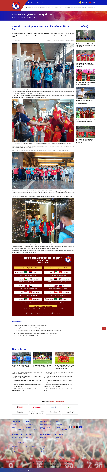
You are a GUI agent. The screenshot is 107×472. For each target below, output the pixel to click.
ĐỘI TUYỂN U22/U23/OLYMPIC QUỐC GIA (62, 40)
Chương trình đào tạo (31, 440)
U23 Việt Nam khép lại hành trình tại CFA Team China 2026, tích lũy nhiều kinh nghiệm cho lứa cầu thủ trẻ (37, 330)
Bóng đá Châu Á (15, 440)
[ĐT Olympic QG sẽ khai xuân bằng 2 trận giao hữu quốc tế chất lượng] (85, 75)
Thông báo (28, 427)
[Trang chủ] (27, 8)
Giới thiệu (30, 7)
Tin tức (35, 7)
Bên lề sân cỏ (16, 446)
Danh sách (20, 17)
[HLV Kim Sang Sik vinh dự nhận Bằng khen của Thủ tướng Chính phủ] (42, 358)
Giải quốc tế (57, 427)
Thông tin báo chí (58, 437)
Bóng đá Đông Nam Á (17, 437)
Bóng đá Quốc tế (17, 434)
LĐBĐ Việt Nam (16, 422)
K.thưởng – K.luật (45, 434)
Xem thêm (21, 429)
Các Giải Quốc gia (55, 7)
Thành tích (36, 17)
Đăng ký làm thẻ (58, 440)
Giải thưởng (43, 437)
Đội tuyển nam (49, 40)
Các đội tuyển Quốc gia (44, 7)
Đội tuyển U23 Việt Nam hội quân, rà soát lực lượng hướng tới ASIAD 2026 (30, 325)
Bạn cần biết (15, 448)
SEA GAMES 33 (91, 7)
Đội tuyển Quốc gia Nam (45, 424)
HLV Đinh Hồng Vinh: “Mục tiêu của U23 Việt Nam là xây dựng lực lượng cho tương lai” (33, 335)
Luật (27, 451)
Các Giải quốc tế (64, 7)
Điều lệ (13, 427)
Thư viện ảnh (43, 451)
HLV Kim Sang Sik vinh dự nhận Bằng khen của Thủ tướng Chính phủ (29, 328)
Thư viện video (43, 448)
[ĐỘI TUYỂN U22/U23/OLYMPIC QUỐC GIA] (12, 18)
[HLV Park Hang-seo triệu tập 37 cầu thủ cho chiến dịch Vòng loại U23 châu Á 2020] (85, 112)
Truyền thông (77, 7)
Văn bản (28, 448)
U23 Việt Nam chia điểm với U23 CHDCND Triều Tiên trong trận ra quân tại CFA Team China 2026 (35, 333)
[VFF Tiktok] (34, 3)
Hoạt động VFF (29, 424)
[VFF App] (38, 2)
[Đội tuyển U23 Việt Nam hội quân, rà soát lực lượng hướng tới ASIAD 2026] (21, 358)
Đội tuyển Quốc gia (46, 422)
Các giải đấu (58, 422)
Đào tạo (71, 7)
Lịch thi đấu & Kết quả (28, 17)
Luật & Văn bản (30, 446)
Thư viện (84, 7)
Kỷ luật (41, 440)
